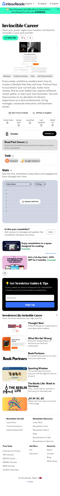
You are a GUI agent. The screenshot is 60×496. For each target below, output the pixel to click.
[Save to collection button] (30, 37)
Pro (30, 449)
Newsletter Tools (40, 426)
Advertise (33, 453)
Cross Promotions (14, 426)
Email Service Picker (12, 451)
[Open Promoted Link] (4, 273)
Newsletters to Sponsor (43, 441)
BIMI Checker (9, 466)
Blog (49, 457)
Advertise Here (51, 253)
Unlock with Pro (31, 201)
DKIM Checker (9, 458)
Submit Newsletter (14, 430)
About (49, 449)
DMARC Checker (10, 462)
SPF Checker (8, 454)
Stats (35, 433)
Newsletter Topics (41, 430)
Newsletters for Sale (42, 437)
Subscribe (11, 37)
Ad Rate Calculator (11, 469)
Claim (50, 232)
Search (43, 3)
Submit (55, 3)
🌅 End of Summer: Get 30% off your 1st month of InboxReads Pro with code (28, 10)
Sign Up (30, 304)
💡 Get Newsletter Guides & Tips (27, 283)
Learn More (11, 422)
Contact (48, 133)
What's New (52, 461)
